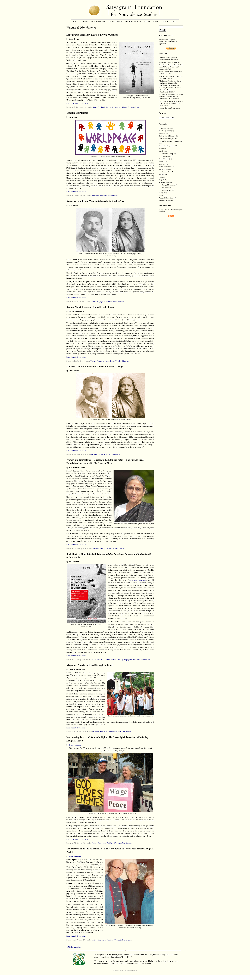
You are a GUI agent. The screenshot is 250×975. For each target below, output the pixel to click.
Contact (164, 21)
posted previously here (137, 580)
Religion (161, 180)
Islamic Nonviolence (165, 167)
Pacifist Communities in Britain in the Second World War (170, 72)
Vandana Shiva (166, 172)
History (120, 659)
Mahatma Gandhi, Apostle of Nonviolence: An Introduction (168, 58)
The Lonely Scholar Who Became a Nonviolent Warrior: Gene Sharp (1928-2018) (170, 90)
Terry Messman (75, 744)
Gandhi (93, 301)
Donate (174, 21)
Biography (96, 107)
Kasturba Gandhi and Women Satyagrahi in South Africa (95, 201)
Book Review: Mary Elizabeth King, (109, 555)
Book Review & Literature (111, 107)
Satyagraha (101, 301)
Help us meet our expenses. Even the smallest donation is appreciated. (168, 41)
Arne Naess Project (165, 128)
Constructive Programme (166, 146)
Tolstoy (161, 195)
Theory (147, 21)
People (161, 177)
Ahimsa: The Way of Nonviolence (169, 108)
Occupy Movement (168, 185)
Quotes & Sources (133, 21)
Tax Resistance (166, 187)
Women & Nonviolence (130, 107)
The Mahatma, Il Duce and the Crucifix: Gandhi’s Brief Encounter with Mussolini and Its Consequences (171, 96)
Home (75, 21)
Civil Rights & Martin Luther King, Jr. (171, 141)
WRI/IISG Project (122, 361)
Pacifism (110, 843)
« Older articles (73, 946)
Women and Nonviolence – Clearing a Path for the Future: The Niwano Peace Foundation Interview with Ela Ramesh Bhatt (105, 461)
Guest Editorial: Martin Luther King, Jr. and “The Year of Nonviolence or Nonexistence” (171, 103)
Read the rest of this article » (77, 103)
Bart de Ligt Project (165, 131)
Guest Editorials (164, 159)
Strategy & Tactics (164, 182)
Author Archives (98, 21)
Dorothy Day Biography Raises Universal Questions (92, 34)
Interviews (95, 548)
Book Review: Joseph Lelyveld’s (171, 67)
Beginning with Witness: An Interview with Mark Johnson (171, 77)
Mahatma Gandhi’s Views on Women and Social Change (94, 366)
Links (155, 21)
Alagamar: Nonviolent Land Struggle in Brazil (89, 665)
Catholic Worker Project (166, 138)
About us (84, 21)
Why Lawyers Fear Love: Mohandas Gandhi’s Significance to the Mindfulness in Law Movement (170, 83)
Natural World (116, 21)
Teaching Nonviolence (77, 112)
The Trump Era (166, 190)
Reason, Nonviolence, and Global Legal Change (90, 307)
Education (95, 195)
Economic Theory (167, 154)
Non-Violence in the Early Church (169, 62)
